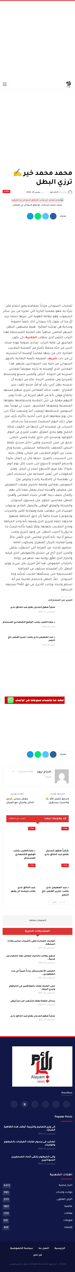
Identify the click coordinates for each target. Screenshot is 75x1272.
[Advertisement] (37, 40)
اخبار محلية (65, 1185)
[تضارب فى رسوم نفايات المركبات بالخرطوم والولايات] (64, 1146)
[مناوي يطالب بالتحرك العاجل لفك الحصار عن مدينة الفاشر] (64, 960)
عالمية (68, 1206)
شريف (52, 358)
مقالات (6, 191)
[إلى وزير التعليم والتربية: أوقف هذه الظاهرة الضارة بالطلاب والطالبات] (64, 1131)
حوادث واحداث (64, 1192)
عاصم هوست (15, 1264)
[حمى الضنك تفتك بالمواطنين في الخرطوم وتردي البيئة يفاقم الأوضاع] (64, 990)
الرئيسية (59, 1248)
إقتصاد (68, 1227)
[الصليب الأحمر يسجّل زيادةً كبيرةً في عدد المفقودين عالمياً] (64, 975)
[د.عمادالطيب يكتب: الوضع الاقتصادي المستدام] (64, 626)
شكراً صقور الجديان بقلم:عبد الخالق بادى (32, 607)
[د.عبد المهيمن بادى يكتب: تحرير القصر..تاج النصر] (64, 641)
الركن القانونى (64, 1199)
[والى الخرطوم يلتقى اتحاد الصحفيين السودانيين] (64, 1161)
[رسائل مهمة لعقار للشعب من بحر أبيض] (64, 1005)
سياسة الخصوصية (21, 1248)
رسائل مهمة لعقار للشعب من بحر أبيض (32, 1001)
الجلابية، (30, 337)
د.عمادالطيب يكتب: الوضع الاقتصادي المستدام (29, 622)
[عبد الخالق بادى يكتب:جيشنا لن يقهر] (20, 874)
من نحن (37, 1255)
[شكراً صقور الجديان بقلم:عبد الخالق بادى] (64, 611)
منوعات (67, 1220)
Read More (67, 1093)
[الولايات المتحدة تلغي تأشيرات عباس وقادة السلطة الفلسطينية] (64, 945)
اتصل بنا (44, 1248)
